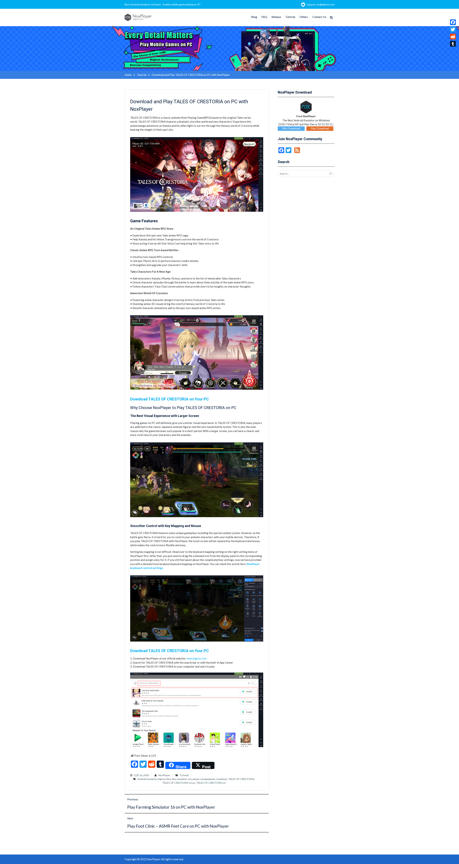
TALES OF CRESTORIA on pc (178, 782)
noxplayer (221, 778)
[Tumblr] (452, 43)
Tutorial (290, 16)
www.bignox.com (196, 658)
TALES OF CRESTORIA (241, 778)
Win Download (291, 128)
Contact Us (319, 16)
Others (303, 16)
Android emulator (147, 778)
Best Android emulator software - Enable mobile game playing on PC (163, 4)
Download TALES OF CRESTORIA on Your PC (169, 399)
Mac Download (320, 128)
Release (276, 16)
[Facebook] (452, 22)
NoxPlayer (164, 775)
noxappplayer (207, 778)
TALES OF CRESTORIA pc (211, 782)
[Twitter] (452, 29)
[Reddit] (452, 36)
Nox (168, 778)
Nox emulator (179, 778)
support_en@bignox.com (320, 4)
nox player (193, 778)
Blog (254, 16)
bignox (161, 778)
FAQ (264, 16)
